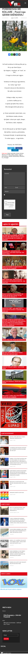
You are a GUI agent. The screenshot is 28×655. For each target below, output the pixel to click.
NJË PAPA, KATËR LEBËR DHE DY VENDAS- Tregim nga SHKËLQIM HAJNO (12, 353)
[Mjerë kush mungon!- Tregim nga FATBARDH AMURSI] (14, 377)
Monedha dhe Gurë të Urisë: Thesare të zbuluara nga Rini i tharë (18, 563)
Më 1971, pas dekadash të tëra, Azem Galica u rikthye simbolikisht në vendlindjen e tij (17, 509)
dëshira (4, 154)
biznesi (21, 153)
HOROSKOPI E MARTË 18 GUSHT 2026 (17, 492)
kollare (16, 154)
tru (2, 157)
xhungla (6, 157)
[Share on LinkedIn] (17, 54)
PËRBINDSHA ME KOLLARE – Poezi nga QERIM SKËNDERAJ (13, 12)
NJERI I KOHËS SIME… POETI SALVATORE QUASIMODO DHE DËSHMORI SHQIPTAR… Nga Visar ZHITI (13, 281)
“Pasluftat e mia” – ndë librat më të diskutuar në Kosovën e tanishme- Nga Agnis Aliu (13, 310)
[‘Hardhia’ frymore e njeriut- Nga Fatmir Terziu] (14, 362)
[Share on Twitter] (14, 54)
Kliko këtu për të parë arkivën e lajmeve (10, 589)
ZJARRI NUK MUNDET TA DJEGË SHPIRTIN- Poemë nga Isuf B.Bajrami (12, 267)
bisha (17, 153)
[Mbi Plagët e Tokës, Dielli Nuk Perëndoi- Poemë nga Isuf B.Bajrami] (14, 391)
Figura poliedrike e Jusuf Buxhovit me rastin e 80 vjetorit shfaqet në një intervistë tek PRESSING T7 (12, 295)
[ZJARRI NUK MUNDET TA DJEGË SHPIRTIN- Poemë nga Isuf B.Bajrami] (14, 262)
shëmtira (21, 156)
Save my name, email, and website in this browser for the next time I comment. (12, 196)
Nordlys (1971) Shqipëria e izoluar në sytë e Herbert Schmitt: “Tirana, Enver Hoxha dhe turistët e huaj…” (18, 542)
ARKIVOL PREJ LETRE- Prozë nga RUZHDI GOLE (14, 339)
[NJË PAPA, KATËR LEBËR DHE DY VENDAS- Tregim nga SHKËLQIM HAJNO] (14, 348)
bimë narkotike (11, 153)
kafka (12, 154)
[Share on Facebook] (9, 54)
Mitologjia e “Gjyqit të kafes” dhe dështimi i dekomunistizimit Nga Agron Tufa (18, 483)
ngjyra (20, 154)
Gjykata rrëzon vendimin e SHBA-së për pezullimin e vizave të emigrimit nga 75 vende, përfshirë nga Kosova (18, 531)
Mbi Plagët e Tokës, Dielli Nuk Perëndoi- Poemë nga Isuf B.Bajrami (13, 396)
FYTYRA (8, 154)
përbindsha (5, 156)
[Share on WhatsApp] (12, 54)
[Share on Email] (19, 54)
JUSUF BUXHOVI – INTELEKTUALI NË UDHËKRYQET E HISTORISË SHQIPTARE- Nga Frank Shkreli (13, 252)
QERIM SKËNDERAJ (14, 156)
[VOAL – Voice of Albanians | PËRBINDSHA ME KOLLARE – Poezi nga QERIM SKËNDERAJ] (14, 4)
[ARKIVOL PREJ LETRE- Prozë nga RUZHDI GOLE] (14, 334)
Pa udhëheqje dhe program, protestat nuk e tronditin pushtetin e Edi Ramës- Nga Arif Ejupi (18, 449)
